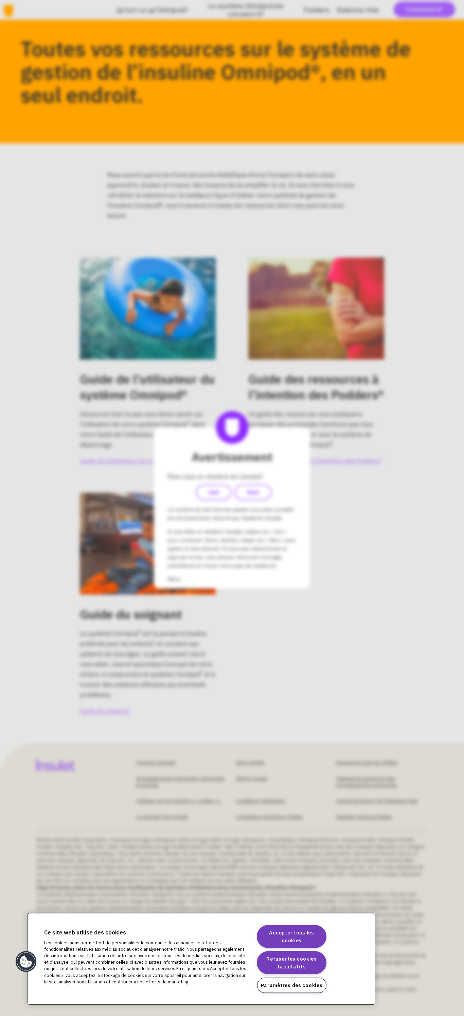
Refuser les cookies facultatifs (291, 963)
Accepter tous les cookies (291, 936)
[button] (26, 962)
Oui (214, 492)
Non (253, 492)
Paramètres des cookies (292, 985)
